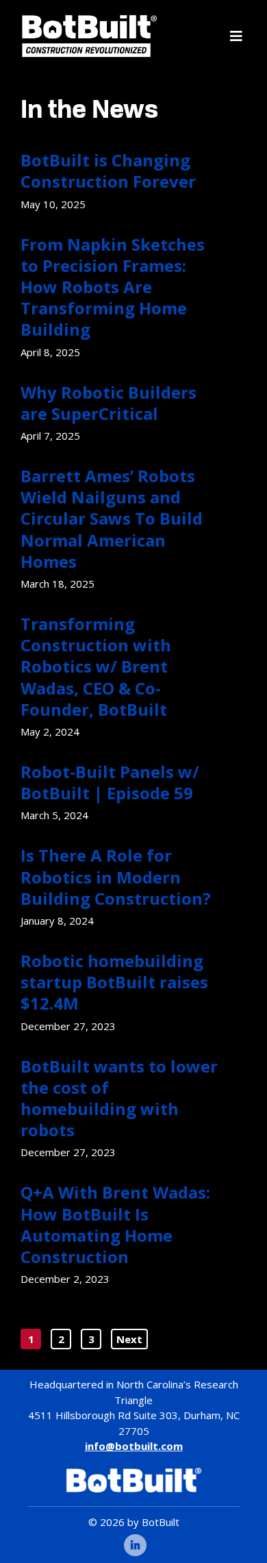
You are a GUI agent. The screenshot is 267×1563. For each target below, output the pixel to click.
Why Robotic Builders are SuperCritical (108, 403)
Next (129, 1339)
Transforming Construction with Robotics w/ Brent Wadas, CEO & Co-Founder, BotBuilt (96, 666)
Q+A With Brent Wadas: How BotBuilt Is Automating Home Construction (115, 1224)
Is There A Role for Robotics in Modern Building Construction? (116, 876)
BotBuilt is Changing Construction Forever (108, 170)
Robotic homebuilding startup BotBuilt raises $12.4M (114, 981)
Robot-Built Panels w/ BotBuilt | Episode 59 (110, 782)
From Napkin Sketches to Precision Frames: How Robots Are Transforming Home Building (113, 287)
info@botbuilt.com (134, 1446)
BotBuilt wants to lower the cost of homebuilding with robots (119, 1098)
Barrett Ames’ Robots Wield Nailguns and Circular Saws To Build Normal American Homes (112, 518)
